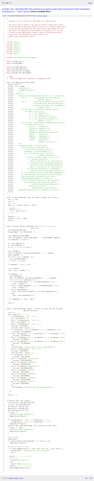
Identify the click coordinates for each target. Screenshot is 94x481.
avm (12, 9)
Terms (21, 478)
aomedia (5, 9)
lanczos (26, 11)
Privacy (16, 478)
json (90, 478)
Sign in (90, 3)
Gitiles (11, 478)
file (39, 16)
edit (44, 16)
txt (86, 478)
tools (20, 11)
